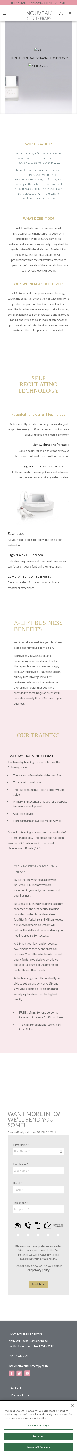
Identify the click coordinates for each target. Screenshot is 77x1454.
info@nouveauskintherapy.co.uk (28, 1366)
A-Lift (16, 1388)
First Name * (21, 1145)
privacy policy (41, 1270)
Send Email (38, 1284)
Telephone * (20, 1202)
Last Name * (20, 1164)
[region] (38, 1427)
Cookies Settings (38, 1425)
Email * (17, 1183)
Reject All (38, 1436)
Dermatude (20, 1395)
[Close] (72, 1405)
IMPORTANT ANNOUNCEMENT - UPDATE (38, 2)
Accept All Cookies (38, 1446)
